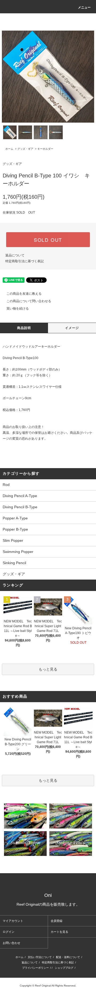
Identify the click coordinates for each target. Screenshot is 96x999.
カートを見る (59, 931)
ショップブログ (64, 967)
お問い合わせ (11, 942)
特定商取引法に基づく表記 (24, 261)
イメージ (72, 328)
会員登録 (56, 920)
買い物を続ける (17, 308)
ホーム (9, 148)
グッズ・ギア (25, 148)
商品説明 (24, 328)
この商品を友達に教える (24, 293)
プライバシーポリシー (35, 967)
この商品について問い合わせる (28, 301)
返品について (15, 255)
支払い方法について (40, 957)
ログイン (8, 931)
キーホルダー (45, 148)
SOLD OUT (48, 239)
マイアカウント (13, 920)
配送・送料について (68, 957)
